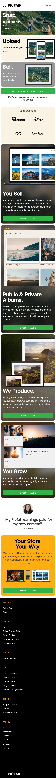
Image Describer (10, 658)
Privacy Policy (9, 677)
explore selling (28, 218)
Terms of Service (10, 673)
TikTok (5, 740)
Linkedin (6, 744)
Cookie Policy (9, 681)
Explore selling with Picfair (28, 91)
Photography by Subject (14, 639)
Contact (6, 708)
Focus (5, 627)
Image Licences (9, 685)
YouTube (6, 748)
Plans (5, 612)
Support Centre (10, 704)
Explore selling (28, 590)
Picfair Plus (7, 608)
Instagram (7, 731)
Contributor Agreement (13, 689)
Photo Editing (9, 635)
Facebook (7, 736)
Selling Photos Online (12, 631)
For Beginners (9, 643)
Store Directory (10, 712)
